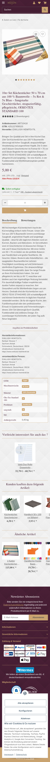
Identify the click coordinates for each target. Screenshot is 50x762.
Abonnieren (38, 617)
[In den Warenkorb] (4, 27)
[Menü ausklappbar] (3, 1)
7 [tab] (31, 80)
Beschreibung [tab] (9, 220)
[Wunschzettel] (39, 3)
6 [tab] (29, 80)
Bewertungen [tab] (28, 220)
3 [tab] (21, 80)
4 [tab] (23, 80)
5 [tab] (26, 80)
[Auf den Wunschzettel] (42, 34)
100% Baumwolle (29, 392)
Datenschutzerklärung (13, 605)
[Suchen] (45, 10)
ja (23, 398)
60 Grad (25, 386)
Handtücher (27, 404)
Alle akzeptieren (25, 703)
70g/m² (25, 380)
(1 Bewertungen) (21, 116)
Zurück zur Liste (10, 20)
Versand (25, 176)
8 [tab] (34, 80)
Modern (25, 414)
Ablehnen (25, 718)
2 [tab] (18, 80)
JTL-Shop (30, 759)
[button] (34, 3)
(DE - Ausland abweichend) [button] (32, 192)
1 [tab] (16, 80)
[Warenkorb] (45, 3)
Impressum (8, 754)
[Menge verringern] (5, 202)
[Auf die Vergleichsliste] (36, 34)
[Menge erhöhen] (45, 202)
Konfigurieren (25, 710)
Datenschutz (21, 754)
